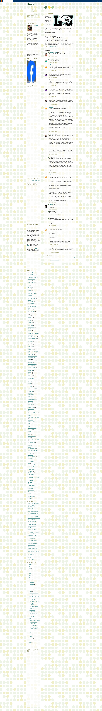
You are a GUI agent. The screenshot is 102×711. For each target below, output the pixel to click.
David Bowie (30, 328)
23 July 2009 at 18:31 (53, 85)
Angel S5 (30, 287)
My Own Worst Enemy (32, 428)
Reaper (29, 447)
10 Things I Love (31, 272)
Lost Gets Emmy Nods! (33, 606)
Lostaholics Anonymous (32, 412)
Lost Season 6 (31, 409)
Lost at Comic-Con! (33, 594)
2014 (30, 571)
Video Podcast (31, 488)
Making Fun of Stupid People (33, 417)
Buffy (29, 308)
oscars (29, 434)
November (32, 584)
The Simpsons (31, 472)
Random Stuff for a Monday (34, 620)
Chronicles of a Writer (32, 530)
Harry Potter (30, 375)
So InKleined (30, 527)
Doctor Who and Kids (32, 336)
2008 (30, 642)
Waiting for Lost (31, 490)
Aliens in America (31, 282)
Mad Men (30, 415)
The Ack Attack (31, 514)
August (31, 589)
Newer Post (47, 257)
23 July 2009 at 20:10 (53, 172)
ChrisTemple (51, 98)
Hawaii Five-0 (31, 378)
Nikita (29, 431)
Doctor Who (30, 335)
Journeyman (30, 391)
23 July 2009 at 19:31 (53, 104)
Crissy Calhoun (52, 59)
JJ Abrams (30, 386)
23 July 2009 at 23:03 (53, 202)
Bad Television (31, 292)
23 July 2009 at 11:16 (53, 56)
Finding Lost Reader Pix (33, 351)
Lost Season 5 (31, 407)
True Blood (30, 480)
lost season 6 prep (31, 410)
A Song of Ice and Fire (32, 277)
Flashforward (30, 354)
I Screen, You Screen (32, 535)
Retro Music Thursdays (32, 450)
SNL (29, 463)
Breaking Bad (31, 303)
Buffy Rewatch (31, 311)
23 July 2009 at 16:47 (53, 77)
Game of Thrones (31, 360)
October (31, 586)
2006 (30, 645)
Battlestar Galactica (32, 293)
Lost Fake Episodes (32, 399)
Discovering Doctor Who (33, 333)
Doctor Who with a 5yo (32, 338)
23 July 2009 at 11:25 (53, 62)
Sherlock (30, 458)
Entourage (30, 344)
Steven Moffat (31, 466)
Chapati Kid (30, 508)
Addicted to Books (31, 279)
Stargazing (30, 549)
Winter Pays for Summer (33, 511)
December (32, 582)
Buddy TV (30, 557)
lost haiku (30, 402)
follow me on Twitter (36, 180)
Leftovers (30, 393)
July (30, 591)
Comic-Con (30, 317)
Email (28, 53)
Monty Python (31, 424)
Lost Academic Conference (33, 397)
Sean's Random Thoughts (33, 516)
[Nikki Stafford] (31, 81)
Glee (29, 368)
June (31, 630)
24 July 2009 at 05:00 (53, 215)
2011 (30, 577)
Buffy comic (30, 309)
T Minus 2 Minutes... (33, 615)
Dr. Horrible (30, 341)
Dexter (29, 330)
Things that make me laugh (33, 477)
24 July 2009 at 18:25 (53, 225)
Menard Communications (33, 548)
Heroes (29, 383)
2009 (30, 581)
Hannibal (30, 373)
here (61, 43)
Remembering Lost (32, 448)
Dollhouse (30, 339)
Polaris (29, 437)
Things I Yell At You (32, 524)
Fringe (29, 359)
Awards (29, 290)
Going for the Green (32, 541)
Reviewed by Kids (31, 451)
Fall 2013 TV (30, 346)
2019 (30, 564)
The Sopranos (31, 474)
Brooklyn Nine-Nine (32, 306)
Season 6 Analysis (31, 456)
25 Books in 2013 (31, 274)
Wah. (30, 618)
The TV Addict (31, 559)
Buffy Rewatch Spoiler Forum (33, 312)
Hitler (29, 385)
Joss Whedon (31, 389)
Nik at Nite (31, 3)
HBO (29, 380)
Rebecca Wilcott (31, 519)
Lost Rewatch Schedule (33, 593)
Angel (29, 285)
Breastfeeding (31, 304)
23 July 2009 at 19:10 (53, 96)
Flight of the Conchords (32, 356)
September (32, 587)
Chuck (29, 315)
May (31, 632)
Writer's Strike (31, 496)
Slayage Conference (32, 459)
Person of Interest (31, 436)
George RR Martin (31, 367)
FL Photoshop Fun (31, 352)
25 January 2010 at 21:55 (54, 252)
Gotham (29, 372)
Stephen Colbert (31, 464)
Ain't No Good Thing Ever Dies (34, 518)
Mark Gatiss (30, 420)
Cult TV (29, 323)
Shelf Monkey (31, 537)
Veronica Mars (31, 486)
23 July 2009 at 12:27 (53, 70)
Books (29, 300)
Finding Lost (30, 349)
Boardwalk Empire (31, 298)
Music (29, 426)
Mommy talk (30, 423)
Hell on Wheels (31, 381)
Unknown (51, 64)
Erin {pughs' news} (53, 52)
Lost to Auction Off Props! (34, 601)
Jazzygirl (51, 204)
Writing (29, 498)
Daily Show (30, 325)
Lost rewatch (30, 404)
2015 (30, 570)
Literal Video (30, 394)
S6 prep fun (30, 453)
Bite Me (28, 251)
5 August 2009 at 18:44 (53, 244)
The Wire (30, 476)
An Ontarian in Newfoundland (34, 510)
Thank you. (31, 608)
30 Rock (30, 275)
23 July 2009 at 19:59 (53, 154)
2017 (30, 566)
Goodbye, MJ (31, 616)
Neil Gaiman (30, 429)
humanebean (51, 72)
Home (60, 257)
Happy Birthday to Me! (33, 613)
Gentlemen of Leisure (32, 540)
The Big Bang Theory (32, 469)
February (31, 638)
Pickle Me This (31, 556)
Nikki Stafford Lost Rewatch (33, 503)
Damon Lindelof (31, 327)
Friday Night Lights (32, 357)
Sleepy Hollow (31, 461)
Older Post (73, 257)
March (31, 636)
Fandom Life (30, 546)
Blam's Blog (30, 522)
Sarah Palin (30, 455)
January (31, 639)
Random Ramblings (32, 443)
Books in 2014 (31, 301)
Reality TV (30, 445)
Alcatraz (30, 280)
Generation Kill (31, 365)
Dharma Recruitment (32, 331)
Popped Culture (31, 505)
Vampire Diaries (31, 485)
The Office (30, 471)
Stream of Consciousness (33, 513)
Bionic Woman (31, 296)
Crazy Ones (30, 322)
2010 (30, 579)
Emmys (29, 343)
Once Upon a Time (32, 432)
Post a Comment (49, 255)
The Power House (31, 538)
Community (30, 319)
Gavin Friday (30, 362)
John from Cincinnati (32, 388)
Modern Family (31, 421)
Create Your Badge (30, 82)
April (31, 634)
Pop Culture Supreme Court (33, 439)
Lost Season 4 (31, 405)
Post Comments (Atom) (54, 260)
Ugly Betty (30, 482)
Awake (29, 288)
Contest (29, 320)
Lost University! (32, 599)
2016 (30, 568)
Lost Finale (30, 401)
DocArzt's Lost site (31, 545)
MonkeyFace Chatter (32, 526)
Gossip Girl (30, 370)
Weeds (29, 493)
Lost (29, 396)
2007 (30, 644)
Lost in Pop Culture (32, 529)
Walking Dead (31, 491)
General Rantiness (32, 364)
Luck (29, 413)
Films (29, 348)
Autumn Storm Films (32, 521)
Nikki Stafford (52, 134)
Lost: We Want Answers (33, 625)
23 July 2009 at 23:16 (53, 209)
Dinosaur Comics (31, 554)
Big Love (30, 295)
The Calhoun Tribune (32, 506)
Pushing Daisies (31, 442)
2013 (30, 573)
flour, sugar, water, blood (33, 543)
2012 (30, 575)
